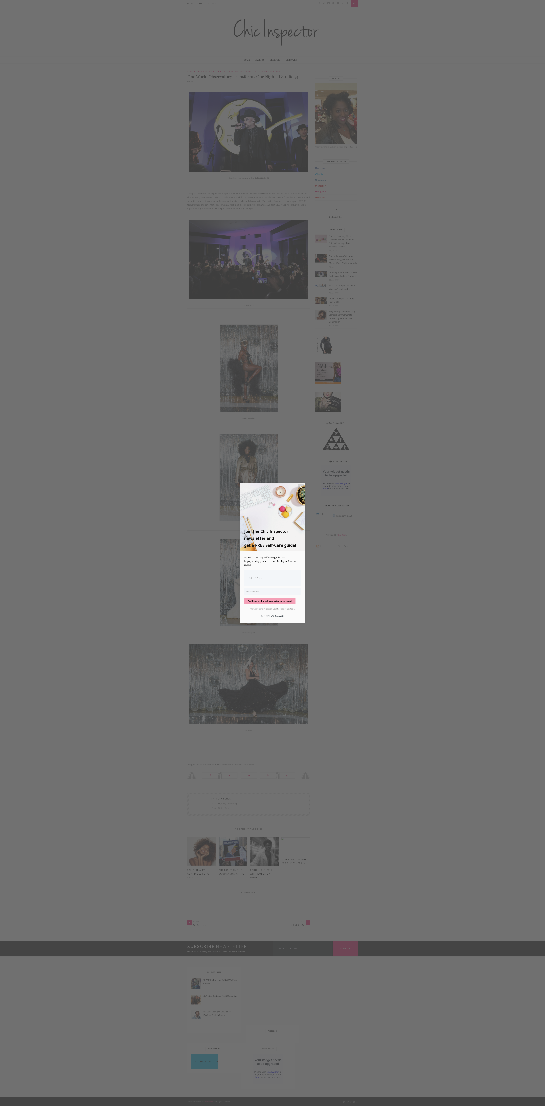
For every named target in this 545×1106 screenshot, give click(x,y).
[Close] (301, 487)
